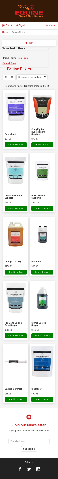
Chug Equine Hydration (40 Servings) (38, 131)
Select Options (15, 145)
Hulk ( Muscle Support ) (38, 196)
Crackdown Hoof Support (13, 196)
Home (5, 32)
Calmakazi (10, 134)
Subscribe (29, 449)
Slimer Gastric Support (38, 324)
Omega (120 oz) (13, 261)
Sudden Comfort (13, 389)
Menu (51, 25)
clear (26, 58)
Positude (36, 261)
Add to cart (43, 145)
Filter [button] (30, 43)
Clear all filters (9, 63)
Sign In (22, 25)
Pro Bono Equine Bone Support (13, 324)
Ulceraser (36, 389)
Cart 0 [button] (9, 25)
